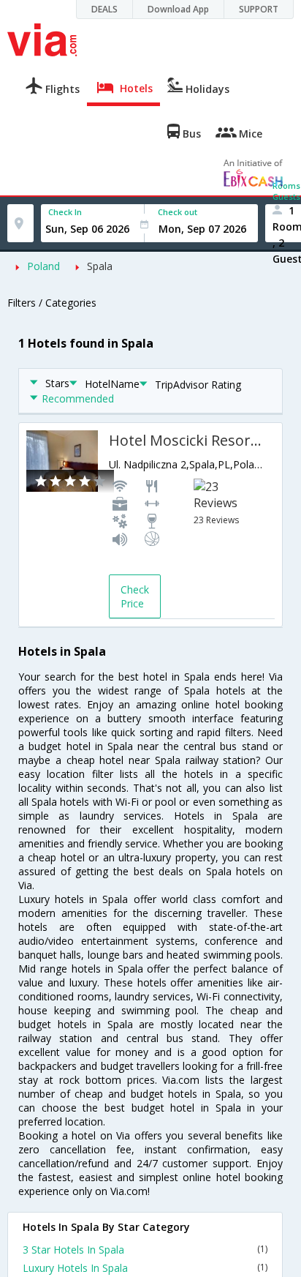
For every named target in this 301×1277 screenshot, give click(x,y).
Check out (177, 211)
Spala (100, 266)
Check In (65, 211)
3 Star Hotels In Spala (145, 1250)
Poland (43, 266)
